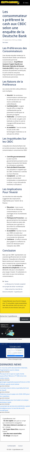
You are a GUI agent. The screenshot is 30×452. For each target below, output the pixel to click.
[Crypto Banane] (10, 2)
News (6, 281)
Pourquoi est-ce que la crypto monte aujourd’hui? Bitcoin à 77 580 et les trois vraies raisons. (13, 376)
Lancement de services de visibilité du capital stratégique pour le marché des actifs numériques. (15, 408)
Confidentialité (11, 446)
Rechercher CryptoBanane (8, 316)
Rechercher (25, 319)
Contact (20, 446)
